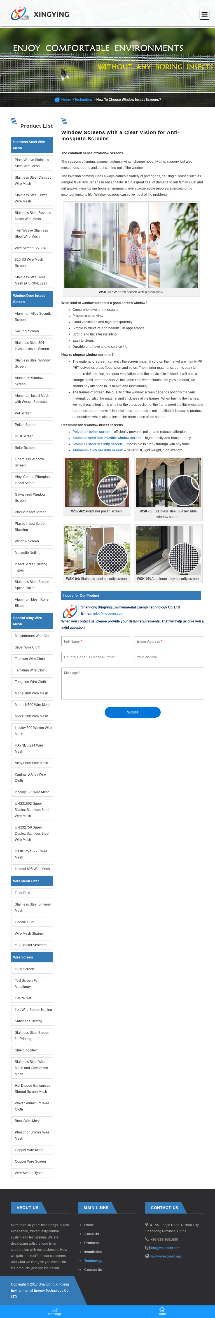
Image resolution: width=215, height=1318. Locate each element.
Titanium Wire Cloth (30, 659)
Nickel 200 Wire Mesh (31, 716)
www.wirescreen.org (165, 1256)
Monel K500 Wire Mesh (32, 705)
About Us (91, 1234)
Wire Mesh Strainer (29, 934)
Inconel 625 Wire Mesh (32, 869)
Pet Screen (23, 413)
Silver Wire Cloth (27, 647)
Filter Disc (22, 893)
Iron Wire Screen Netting (33, 1010)
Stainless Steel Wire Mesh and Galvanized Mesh (31, 1068)
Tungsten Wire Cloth (30, 682)
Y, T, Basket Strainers (30, 945)
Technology (83, 100)
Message (55, 1314)
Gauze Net (23, 998)
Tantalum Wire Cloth (30, 670)
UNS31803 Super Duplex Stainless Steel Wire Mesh (32, 810)
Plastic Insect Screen (30, 512)
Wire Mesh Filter (26, 881)
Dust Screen (24, 436)
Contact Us (93, 1270)
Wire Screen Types (29, 1173)
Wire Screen (23, 957)
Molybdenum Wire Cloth (33, 636)
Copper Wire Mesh (29, 1150)
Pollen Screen (25, 425)
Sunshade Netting (28, 1021)
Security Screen (27, 331)
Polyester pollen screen (91, 432)
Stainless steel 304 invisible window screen (107, 438)
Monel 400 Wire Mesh (31, 693)
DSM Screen (24, 969)
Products (91, 1243)
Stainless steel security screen (97, 444)
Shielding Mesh (27, 1050)
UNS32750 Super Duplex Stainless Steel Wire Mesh (32, 833)
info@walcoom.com (108, 613)
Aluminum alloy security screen (98, 450)
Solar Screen (25, 448)
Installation (93, 1252)
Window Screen (27, 541)
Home (66, 100)
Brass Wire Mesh (28, 1121)
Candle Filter (24, 922)
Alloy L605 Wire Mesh (31, 763)
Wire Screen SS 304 (30, 248)
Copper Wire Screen (30, 1161)
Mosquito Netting (28, 553)
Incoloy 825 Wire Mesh (32, 792)
